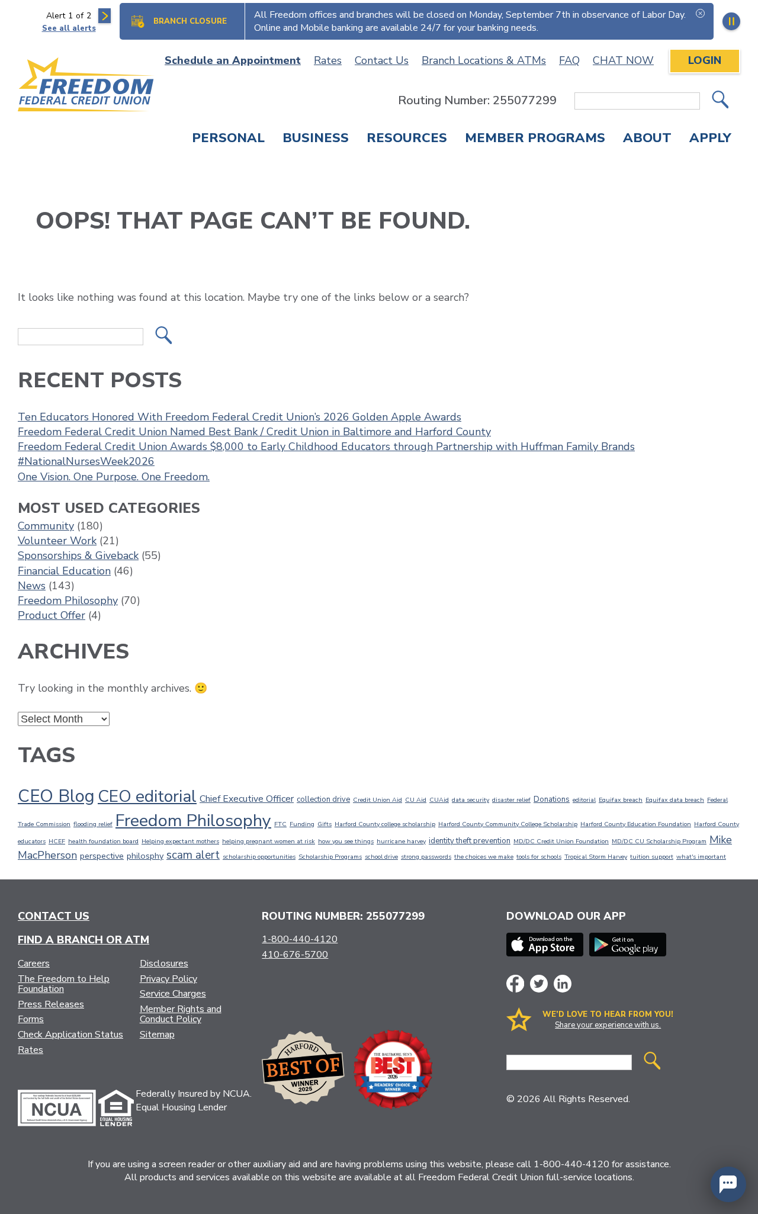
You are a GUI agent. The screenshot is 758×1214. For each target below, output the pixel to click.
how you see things (346, 841)
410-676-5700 (295, 954)
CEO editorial (147, 796)
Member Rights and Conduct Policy (180, 1014)
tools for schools (538, 856)
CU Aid (415, 799)
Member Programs (535, 139)
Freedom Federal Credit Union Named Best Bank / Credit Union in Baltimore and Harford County (254, 432)
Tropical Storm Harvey (595, 856)
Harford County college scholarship (385, 824)
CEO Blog (56, 796)
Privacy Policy (168, 978)
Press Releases (51, 1004)
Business (315, 139)
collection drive (323, 799)
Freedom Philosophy (68, 600)
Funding (302, 824)
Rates (328, 60)
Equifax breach (621, 799)
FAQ (569, 60)
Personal (228, 139)
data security (470, 799)
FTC (280, 824)
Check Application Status (70, 1034)
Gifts (324, 824)
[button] (728, 1184)
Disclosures (164, 963)
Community (46, 526)
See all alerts (69, 28)
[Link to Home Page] (86, 86)
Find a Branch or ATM (83, 940)
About (647, 139)
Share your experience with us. (608, 1025)
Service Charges (173, 993)
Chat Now (623, 60)
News (32, 586)
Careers (34, 963)
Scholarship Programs (330, 856)
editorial (584, 799)
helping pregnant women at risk (268, 841)
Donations (552, 799)
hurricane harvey (401, 841)
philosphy (145, 856)
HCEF (57, 841)
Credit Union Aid (377, 799)
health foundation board (103, 841)
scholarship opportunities (259, 856)
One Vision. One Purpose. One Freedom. (114, 477)
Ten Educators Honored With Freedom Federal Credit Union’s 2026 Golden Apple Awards (239, 417)
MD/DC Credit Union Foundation (561, 841)
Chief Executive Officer (247, 798)
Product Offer (51, 615)
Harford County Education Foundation (635, 824)
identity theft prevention (469, 841)
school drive (381, 856)
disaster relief (511, 799)
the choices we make (483, 856)
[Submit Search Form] (720, 101)
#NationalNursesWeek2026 (86, 461)
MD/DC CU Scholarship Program (659, 841)
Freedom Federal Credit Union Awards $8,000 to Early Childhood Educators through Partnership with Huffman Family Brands (326, 446)
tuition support (651, 856)
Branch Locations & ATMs (484, 60)
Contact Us (382, 60)
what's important (701, 856)
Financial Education (64, 571)
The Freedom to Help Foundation (64, 984)
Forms (31, 1019)
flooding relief (93, 824)
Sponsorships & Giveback (78, 555)
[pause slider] (731, 21)
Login (704, 60)
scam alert (193, 855)
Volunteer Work (57, 541)
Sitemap (157, 1034)
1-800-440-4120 (300, 939)
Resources (407, 139)
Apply (710, 139)
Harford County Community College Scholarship (507, 824)
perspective (102, 856)
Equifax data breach (674, 799)
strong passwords (426, 856)
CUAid (439, 799)
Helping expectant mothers (180, 841)
